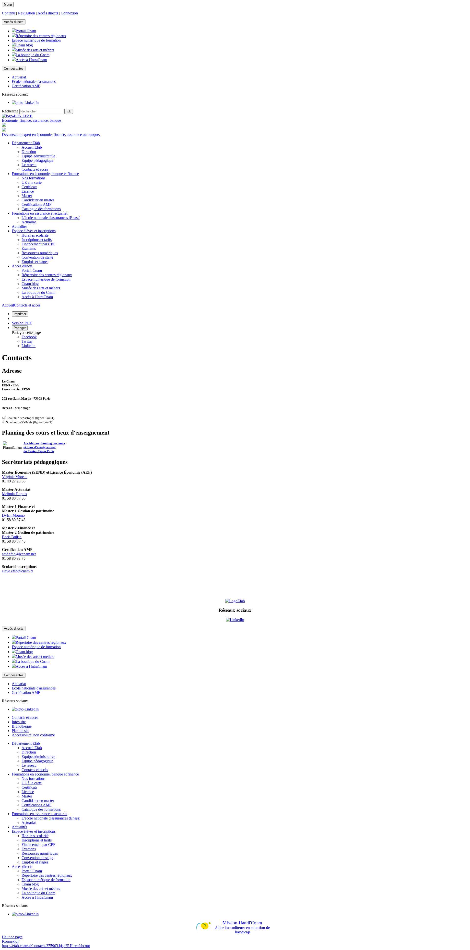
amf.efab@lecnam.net (19, 554)
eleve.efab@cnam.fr (17, 571)
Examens (29, 248)
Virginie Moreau (14, 477)
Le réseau (29, 165)
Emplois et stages (35, 262)
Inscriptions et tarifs (37, 240)
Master (27, 196)
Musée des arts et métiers (41, 288)
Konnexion (10, 941)
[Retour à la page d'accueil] (17, 116)
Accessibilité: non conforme (33, 735)
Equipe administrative (38, 156)
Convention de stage (37, 257)
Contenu (8, 13)
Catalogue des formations (41, 209)
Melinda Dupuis (14, 494)
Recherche (10, 111)
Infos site (19, 722)
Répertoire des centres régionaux (47, 275)
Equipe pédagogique (37, 160)
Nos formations (33, 178)
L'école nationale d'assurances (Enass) (51, 218)
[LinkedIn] (25, 102)
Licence (28, 191)
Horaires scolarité (35, 235)
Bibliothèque (22, 726)
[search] (42, 111)
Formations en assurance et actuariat (39, 814)
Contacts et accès (35, 169)
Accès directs (47, 13)
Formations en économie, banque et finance (45, 774)
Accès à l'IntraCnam (37, 297)
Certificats (29, 187)
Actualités (19, 827)
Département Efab (26, 743)
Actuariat (29, 222)
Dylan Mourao (13, 515)
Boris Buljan (12, 537)
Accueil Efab (32, 147)
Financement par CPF (38, 244)
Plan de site (20, 731)
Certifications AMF (36, 204)
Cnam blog (30, 284)
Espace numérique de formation (46, 279)
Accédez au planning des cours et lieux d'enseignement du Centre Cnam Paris (44, 447)
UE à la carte (32, 182)
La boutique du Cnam (38, 292)
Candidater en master (38, 200)
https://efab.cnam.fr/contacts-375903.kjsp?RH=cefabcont (46, 946)
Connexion (69, 13)
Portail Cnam (32, 270)
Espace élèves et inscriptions (34, 831)
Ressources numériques (40, 253)
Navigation (26, 13)
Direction (29, 152)
